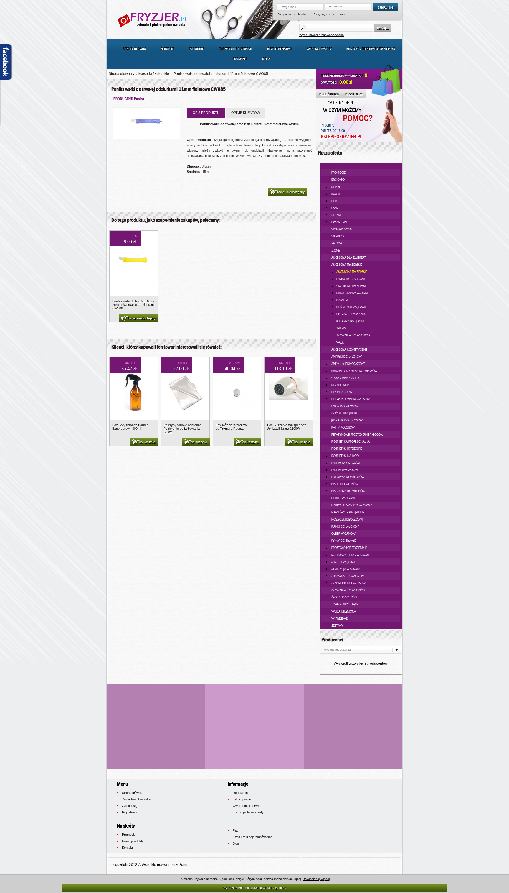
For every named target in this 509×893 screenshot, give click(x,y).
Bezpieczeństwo (279, 49)
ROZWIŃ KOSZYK (354, 94)
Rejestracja (130, 812)
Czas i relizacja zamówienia (252, 837)
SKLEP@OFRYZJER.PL (341, 136)
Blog (236, 843)
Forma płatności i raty (248, 812)
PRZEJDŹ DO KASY (329, 94)
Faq (235, 830)
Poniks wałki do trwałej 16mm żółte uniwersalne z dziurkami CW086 (133, 304)
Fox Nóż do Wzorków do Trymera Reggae (231, 426)
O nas (266, 58)
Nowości (167, 49)
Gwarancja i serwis (246, 805)
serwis (341, 328)
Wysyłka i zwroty (319, 49)
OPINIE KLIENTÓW (245, 112)
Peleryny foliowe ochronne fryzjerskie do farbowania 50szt (182, 428)
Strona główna (134, 49)
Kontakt (127, 847)
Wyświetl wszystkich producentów (361, 663)
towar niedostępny (291, 192)
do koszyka (147, 442)
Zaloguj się (129, 805)
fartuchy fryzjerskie (351, 278)
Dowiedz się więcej (316, 879)
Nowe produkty (133, 841)
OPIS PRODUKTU (206, 112)
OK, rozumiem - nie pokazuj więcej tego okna (254, 887)
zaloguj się (385, 7)
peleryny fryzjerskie (350, 321)
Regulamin (240, 792)
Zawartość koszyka (136, 799)
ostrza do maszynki (351, 314)
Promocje (196, 49)
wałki (340, 342)
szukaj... (383, 28)
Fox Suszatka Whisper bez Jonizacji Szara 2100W (286, 426)
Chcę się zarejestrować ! (330, 14)
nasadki (342, 300)
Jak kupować (242, 799)
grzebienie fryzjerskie (351, 286)
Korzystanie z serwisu (235, 49)
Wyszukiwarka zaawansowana (321, 35)
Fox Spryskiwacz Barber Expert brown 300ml (130, 426)
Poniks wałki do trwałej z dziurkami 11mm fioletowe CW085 (220, 74)
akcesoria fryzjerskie (152, 74)
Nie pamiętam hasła (292, 14)
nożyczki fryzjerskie (351, 307)
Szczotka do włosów (353, 335)
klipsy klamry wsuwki (352, 293)
